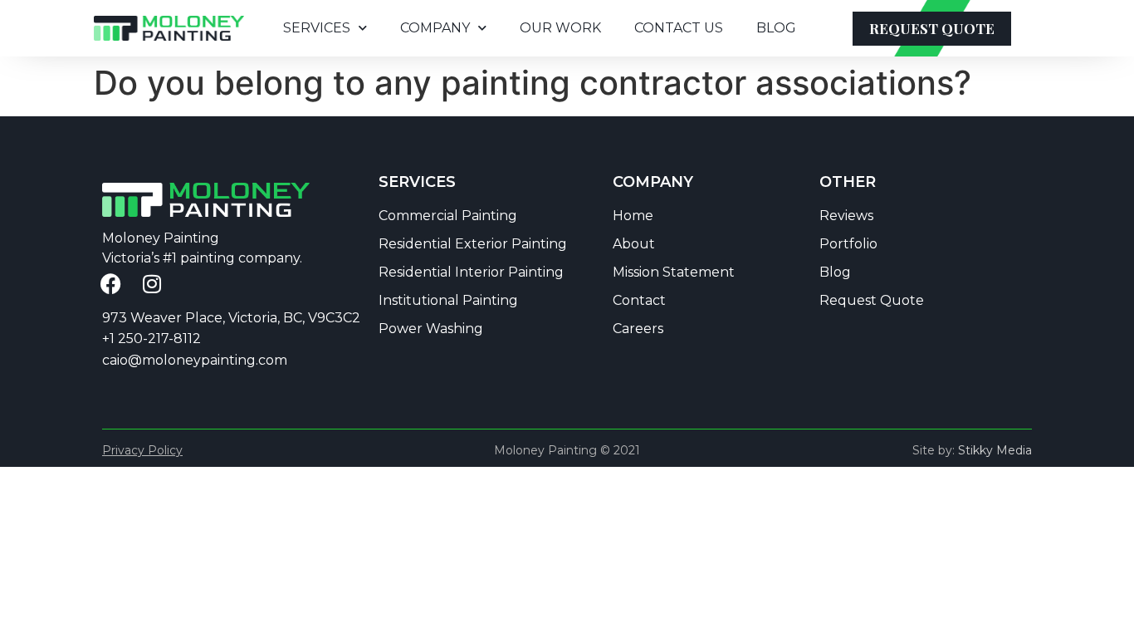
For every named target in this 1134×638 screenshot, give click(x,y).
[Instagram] (152, 284)
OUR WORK (560, 28)
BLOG (776, 28)
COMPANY (435, 28)
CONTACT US (678, 28)
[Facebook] (110, 284)
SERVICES (316, 28)
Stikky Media (995, 450)
